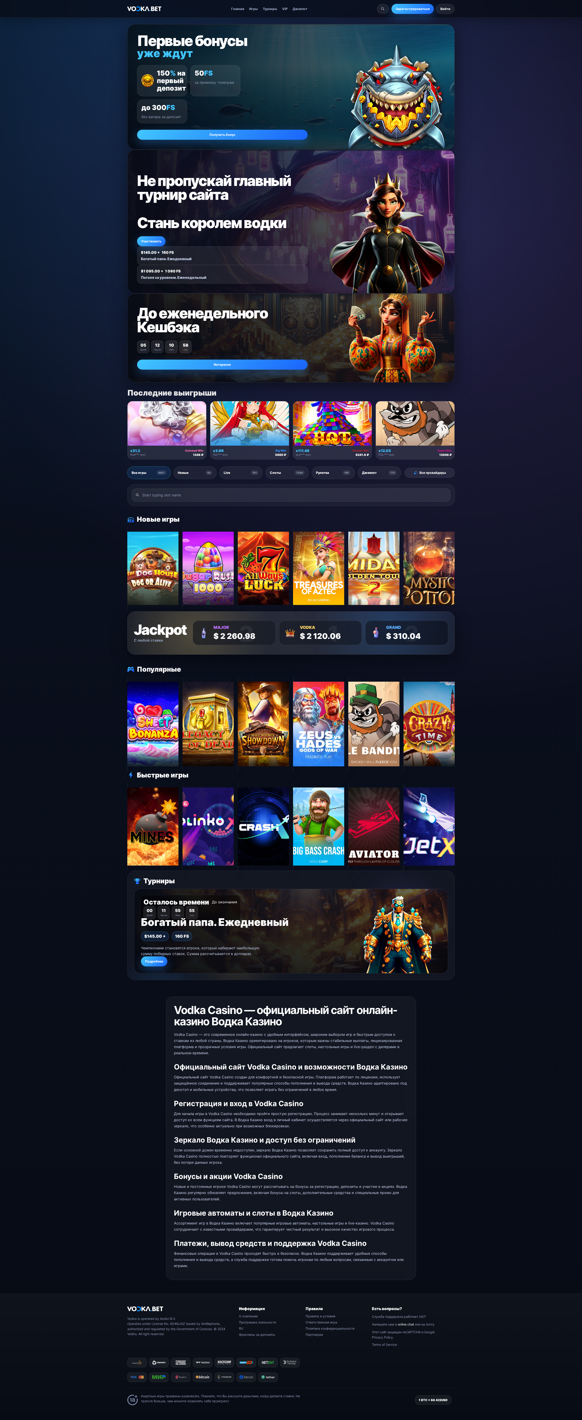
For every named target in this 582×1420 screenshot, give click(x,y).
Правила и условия (320, 1316)
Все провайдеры (432, 473)
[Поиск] (383, 9)
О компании (248, 1316)
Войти (445, 9)
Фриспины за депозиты (257, 1334)
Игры (253, 9)
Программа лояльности (257, 1322)
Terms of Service (384, 1344)
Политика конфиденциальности (330, 1328)
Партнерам (314, 1334)
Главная (237, 9)
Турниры (270, 9)
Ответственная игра (321, 1322)
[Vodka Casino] (144, 8)
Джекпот (300, 9)
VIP (285, 9)
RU (241, 1328)
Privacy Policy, (383, 1337)
